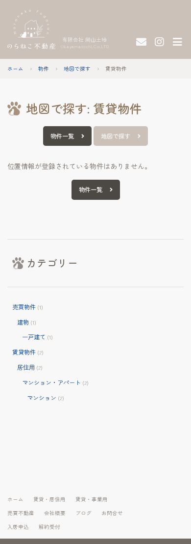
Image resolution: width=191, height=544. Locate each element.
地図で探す (77, 68)
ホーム (15, 68)
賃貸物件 (24, 352)
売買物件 (24, 306)
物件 (43, 68)
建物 (23, 322)
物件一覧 (62, 136)
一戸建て (34, 336)
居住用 (26, 367)
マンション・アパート (51, 382)
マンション (41, 397)
